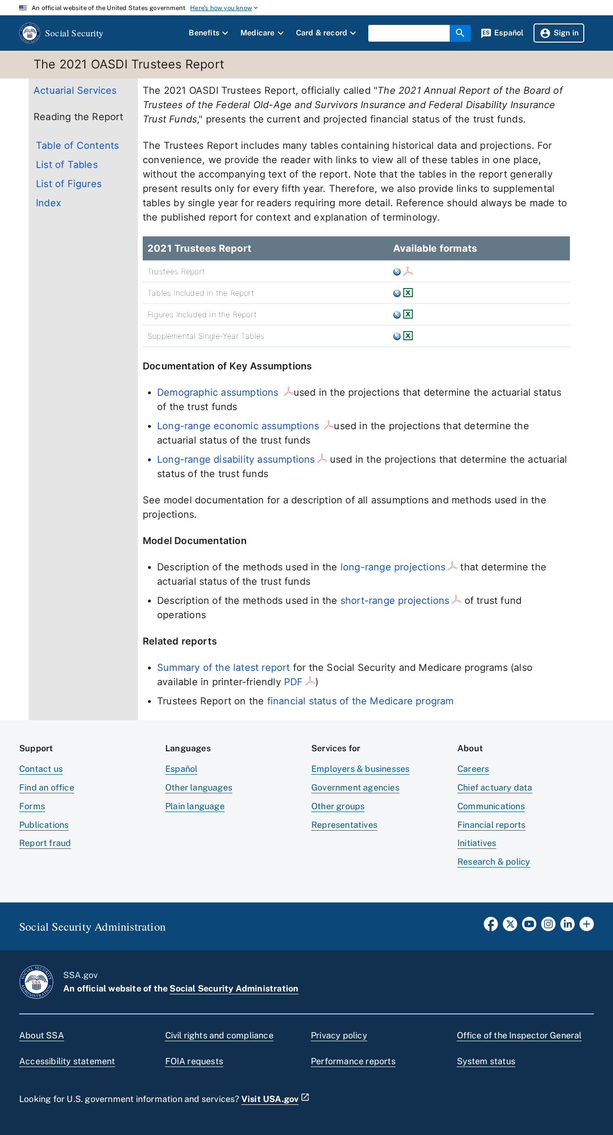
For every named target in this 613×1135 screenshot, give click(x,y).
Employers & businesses (360, 769)
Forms (32, 806)
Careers (473, 769)
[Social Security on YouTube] (529, 927)
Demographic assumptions (219, 392)
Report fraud (45, 843)
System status (486, 1061)
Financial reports (491, 825)
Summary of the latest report (223, 667)
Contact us (41, 769)
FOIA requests (194, 1061)
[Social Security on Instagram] (548, 927)
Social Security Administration (234, 988)
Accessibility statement (67, 1061)
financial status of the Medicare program (360, 701)
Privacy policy (339, 1035)
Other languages (198, 787)
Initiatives (476, 843)
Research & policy (493, 862)
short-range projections (395, 600)
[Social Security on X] (510, 927)
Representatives (344, 825)
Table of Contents (77, 145)
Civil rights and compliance (219, 1035)
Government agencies (355, 787)
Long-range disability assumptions (236, 459)
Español (181, 769)
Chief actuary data (495, 787)
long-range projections (393, 567)
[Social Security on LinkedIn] (567, 927)
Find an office (46, 787)
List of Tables (67, 164)
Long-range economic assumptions (239, 426)
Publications (43, 825)
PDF (293, 682)
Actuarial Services (75, 90)
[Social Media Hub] (586, 927)
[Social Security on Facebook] (491, 927)
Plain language (195, 806)
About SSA (41, 1035)
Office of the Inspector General (519, 1035)
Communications (491, 806)
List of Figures (69, 183)
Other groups (337, 806)
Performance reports (353, 1061)
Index (48, 203)
